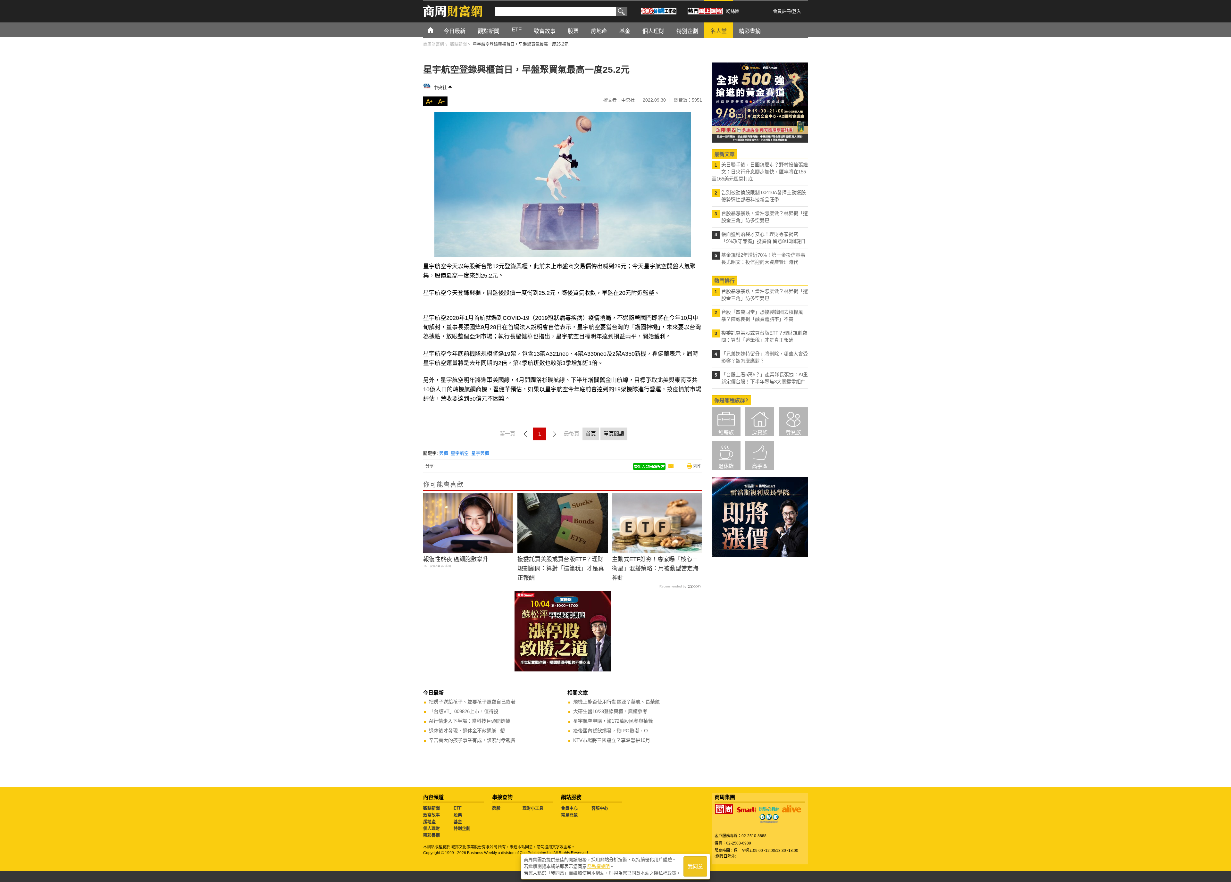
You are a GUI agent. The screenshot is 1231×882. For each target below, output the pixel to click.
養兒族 (793, 432)
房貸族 (759, 432)
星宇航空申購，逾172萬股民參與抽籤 (613, 721)
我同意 (695, 866)
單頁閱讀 (614, 434)
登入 (796, 11)
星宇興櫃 (480, 453)
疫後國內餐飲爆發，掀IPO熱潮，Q (610, 730)
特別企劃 (462, 828)
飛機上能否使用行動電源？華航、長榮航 (616, 701)
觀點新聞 (431, 808)
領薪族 (726, 432)
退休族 (726, 466)
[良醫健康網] (769, 809)
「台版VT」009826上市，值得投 (463, 711)
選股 (496, 808)
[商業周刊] (724, 809)
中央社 (440, 87)
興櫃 (443, 453)
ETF (458, 808)
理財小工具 (533, 808)
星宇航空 (460, 453)
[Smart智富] (746, 810)
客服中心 (599, 808)
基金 (458, 821)
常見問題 (569, 814)
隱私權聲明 (598, 866)
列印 (697, 465)
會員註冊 (782, 11)
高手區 (759, 466)
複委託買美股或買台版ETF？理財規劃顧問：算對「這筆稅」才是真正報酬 (560, 568)
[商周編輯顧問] (769, 818)
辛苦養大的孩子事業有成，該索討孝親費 (472, 740)
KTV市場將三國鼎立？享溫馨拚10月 (611, 740)
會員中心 (569, 808)
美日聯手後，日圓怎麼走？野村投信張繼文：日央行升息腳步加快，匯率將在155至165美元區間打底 (760, 171)
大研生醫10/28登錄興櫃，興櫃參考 (610, 711)
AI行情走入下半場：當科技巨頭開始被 (469, 721)
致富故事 (431, 814)
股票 (458, 814)
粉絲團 (733, 11)
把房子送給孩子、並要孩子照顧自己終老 (472, 701)
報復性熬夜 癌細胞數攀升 (455, 559)
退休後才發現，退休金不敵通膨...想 (467, 730)
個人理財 (431, 828)
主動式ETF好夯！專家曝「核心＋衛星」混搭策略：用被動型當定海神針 (655, 568)
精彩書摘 (431, 835)
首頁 (436, 29)
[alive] (791, 809)
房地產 (429, 821)
